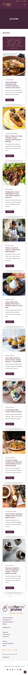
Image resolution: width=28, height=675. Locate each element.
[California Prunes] (7, 5)
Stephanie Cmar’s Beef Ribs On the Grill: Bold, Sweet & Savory (12, 194)
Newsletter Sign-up (8, 622)
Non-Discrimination (8, 643)
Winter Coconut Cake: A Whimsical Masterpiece (12, 249)
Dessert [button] (15, 41)
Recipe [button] (18, 44)
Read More (9, 99)
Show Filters (14, 48)
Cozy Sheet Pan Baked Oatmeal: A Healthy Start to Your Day (13, 304)
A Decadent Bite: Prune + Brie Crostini (13, 411)
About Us (5, 632)
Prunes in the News (8, 617)
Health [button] (14, 43)
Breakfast (12, 299)
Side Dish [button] (8, 46)
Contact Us (6, 636)
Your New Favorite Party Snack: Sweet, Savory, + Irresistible (13, 359)
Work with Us (6, 634)
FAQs (4, 645)
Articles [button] (19, 38)
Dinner (12, 133)
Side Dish (12, 79)
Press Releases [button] (11, 44)
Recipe (8, 79)
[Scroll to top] (25, 672)
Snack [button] (12, 46)
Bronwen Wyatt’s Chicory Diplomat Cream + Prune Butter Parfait (12, 570)
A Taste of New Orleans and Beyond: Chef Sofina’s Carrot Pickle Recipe (13, 462)
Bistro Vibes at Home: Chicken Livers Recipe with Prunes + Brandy (14, 138)
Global (4, 624)
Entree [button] (9, 43)
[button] (16, 1)
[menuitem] (16, 1)
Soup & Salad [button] (19, 46)
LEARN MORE (6, 657)
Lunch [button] (18, 43)
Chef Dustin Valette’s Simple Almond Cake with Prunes (13, 515)
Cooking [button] (9, 41)
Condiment (12, 457)
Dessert (8, 245)
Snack (8, 511)
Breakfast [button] (10, 40)
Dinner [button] (19, 41)
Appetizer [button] (12, 38)
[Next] (24, 597)
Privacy (5, 641)
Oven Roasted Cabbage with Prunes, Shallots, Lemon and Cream (12, 85)
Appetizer (9, 133)
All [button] (8, 38)
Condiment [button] (17, 40)
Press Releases (7, 619)
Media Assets (6, 627)
